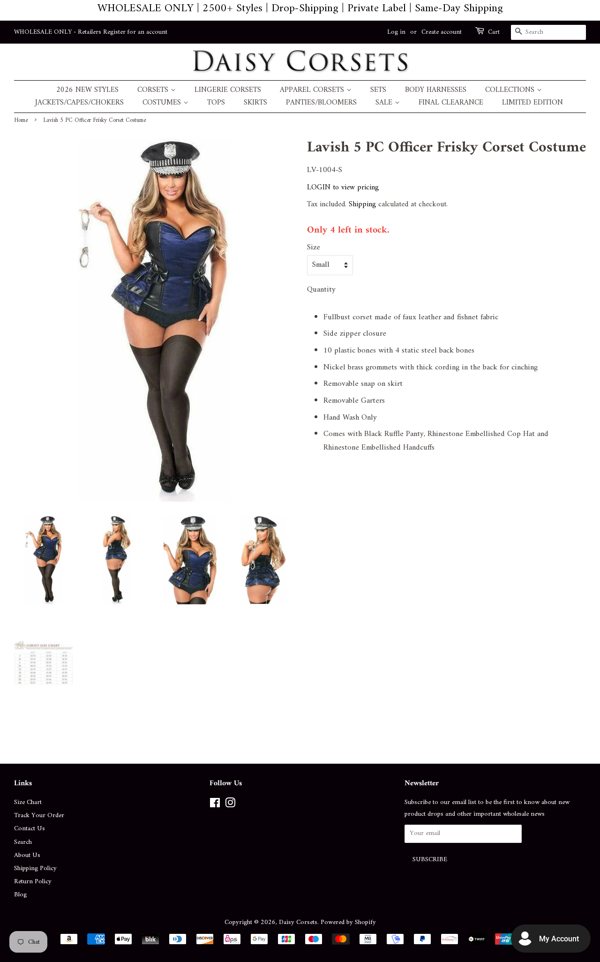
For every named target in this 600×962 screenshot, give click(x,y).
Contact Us (29, 828)
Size (313, 248)
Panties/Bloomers (321, 103)
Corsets (154, 90)
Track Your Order (39, 815)
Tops (216, 103)
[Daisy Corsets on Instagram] (230, 805)
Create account (441, 32)
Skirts (255, 103)
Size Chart (28, 802)
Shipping (362, 204)
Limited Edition (532, 103)
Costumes (162, 103)
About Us (27, 855)
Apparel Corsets (313, 90)
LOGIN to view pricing (343, 187)
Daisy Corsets (298, 922)
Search (23, 842)
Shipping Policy (35, 868)
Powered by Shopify (348, 922)
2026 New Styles (87, 90)
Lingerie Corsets (228, 90)
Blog (20, 895)
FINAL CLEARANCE (451, 103)
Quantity (321, 290)
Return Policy (33, 881)
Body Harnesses (435, 90)
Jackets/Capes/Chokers (79, 103)
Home (21, 120)
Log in (396, 32)
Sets (378, 90)
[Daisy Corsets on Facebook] (215, 805)
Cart (494, 32)
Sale (385, 103)
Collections (511, 90)
